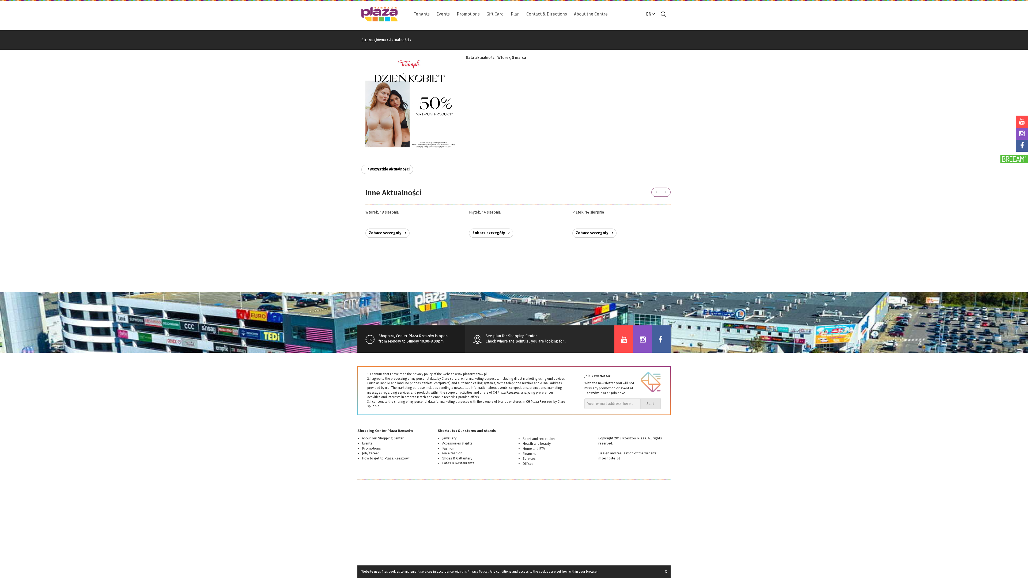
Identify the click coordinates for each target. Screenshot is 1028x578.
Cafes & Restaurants (458, 463)
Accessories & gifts (457, 443)
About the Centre (591, 14)
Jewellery (449, 438)
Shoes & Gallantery (457, 458)
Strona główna (373, 40)
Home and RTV (534, 449)
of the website (645, 453)
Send (650, 404)
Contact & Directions (546, 14)
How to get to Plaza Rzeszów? (386, 458)
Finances (529, 454)
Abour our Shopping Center (383, 438)
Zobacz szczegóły (385, 233)
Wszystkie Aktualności (389, 169)
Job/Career (370, 453)
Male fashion (452, 453)
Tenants (422, 14)
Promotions (468, 14)
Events (443, 14)
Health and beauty (537, 444)
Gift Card (495, 14)
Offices (528, 464)
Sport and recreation (539, 439)
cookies (394, 571)
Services (529, 459)
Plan (515, 14)
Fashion (448, 448)
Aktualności (399, 40)
